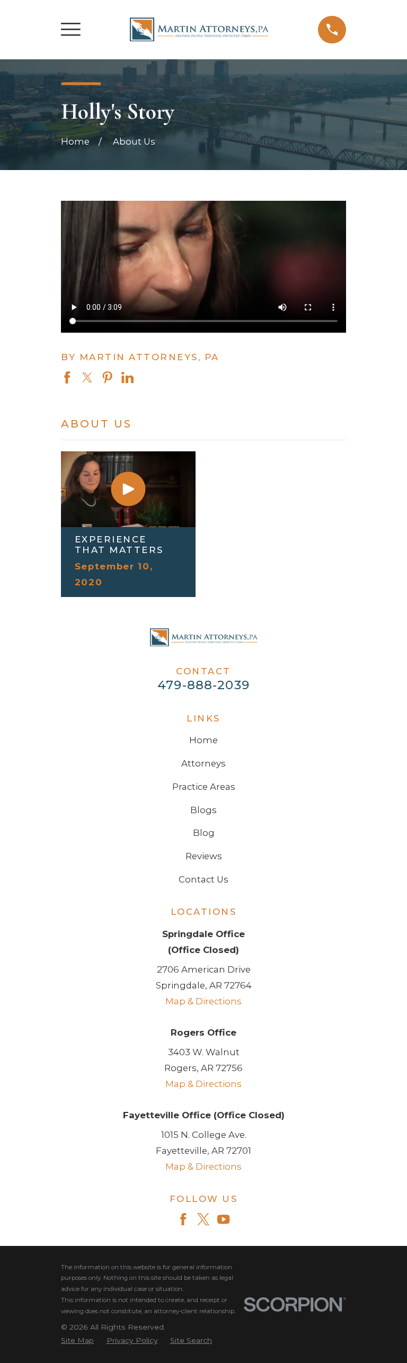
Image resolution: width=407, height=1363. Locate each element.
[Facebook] (183, 1219)
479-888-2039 (203, 685)
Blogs (203, 810)
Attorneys (203, 763)
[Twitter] (203, 1219)
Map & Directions (203, 1001)
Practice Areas (203, 786)
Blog (204, 832)
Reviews (203, 856)
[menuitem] (77, 1340)
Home (203, 740)
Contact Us (203, 879)
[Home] (199, 29)
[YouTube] (223, 1219)
